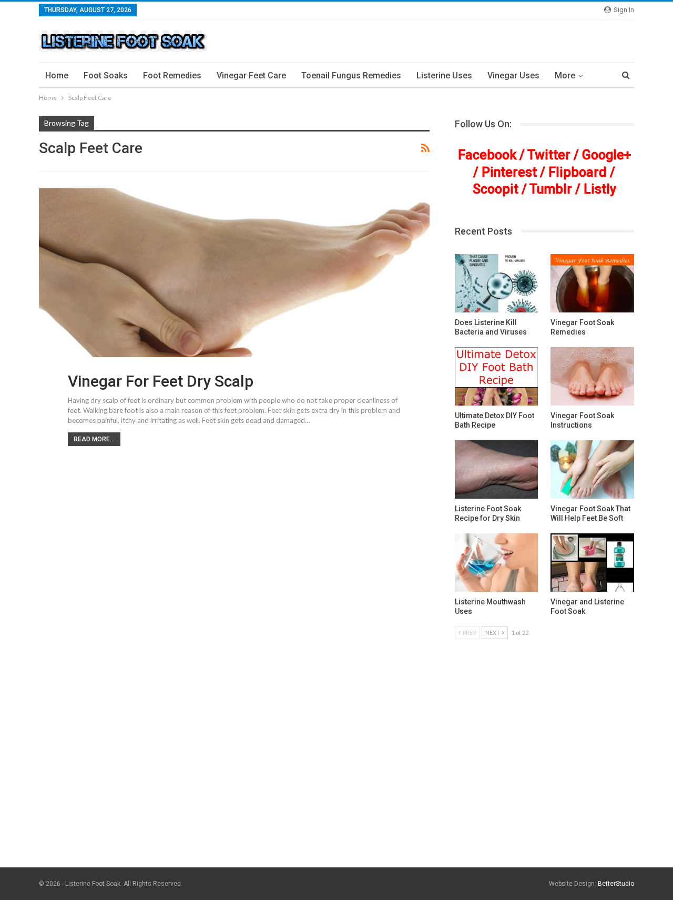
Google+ (606, 155)
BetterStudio (616, 883)
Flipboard (577, 172)
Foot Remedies (172, 75)
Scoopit (495, 189)
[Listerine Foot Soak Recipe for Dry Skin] (496, 469)
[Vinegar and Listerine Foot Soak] (592, 562)
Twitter (548, 155)
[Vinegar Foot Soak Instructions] (592, 376)
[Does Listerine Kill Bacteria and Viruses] (496, 283)
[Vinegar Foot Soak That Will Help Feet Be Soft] (592, 469)
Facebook (487, 155)
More (565, 75)
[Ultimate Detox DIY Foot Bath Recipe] (496, 376)
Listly (600, 189)
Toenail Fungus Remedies (351, 75)
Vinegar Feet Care (251, 75)
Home (56, 75)
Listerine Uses (444, 75)
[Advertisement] (336, 786)
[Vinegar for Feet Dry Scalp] (234, 295)
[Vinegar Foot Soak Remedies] (592, 283)
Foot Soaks (106, 75)
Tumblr (550, 189)
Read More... (94, 439)
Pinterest (509, 172)
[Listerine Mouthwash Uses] (496, 562)
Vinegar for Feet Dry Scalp (160, 381)
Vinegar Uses (513, 75)
